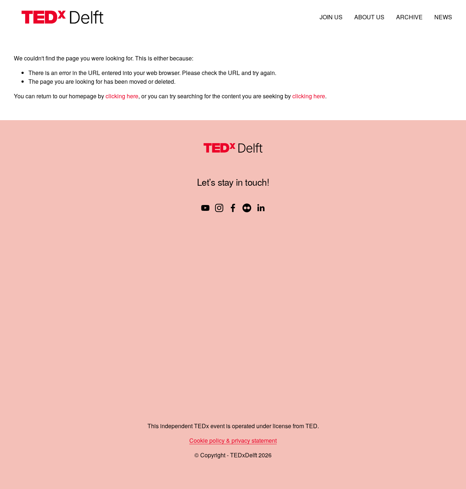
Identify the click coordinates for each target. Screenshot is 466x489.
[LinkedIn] (260, 208)
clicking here (122, 96)
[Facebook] (233, 208)
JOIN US (331, 17)
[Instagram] (219, 208)
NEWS (443, 17)
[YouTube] (205, 208)
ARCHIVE (409, 17)
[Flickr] (246, 208)
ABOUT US (369, 17)
